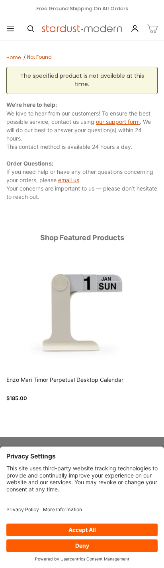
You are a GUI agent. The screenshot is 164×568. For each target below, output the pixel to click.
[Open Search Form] (31, 29)
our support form (118, 121)
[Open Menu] (10, 29)
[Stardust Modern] (82, 29)
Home (13, 57)
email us (68, 180)
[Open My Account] (134, 29)
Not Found (39, 57)
